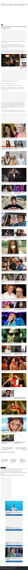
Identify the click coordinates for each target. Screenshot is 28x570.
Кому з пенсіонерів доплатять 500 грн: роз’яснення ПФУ (4, 460)
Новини (10, 5)
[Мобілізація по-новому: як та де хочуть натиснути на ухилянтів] (23, 454)
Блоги (15, 5)
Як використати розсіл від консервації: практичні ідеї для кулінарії (11, 469)
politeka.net (5, 47)
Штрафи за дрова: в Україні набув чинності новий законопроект (14, 460)
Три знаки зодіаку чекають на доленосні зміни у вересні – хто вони (11, 471)
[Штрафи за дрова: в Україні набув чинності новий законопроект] (14, 454)
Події (7, 5)
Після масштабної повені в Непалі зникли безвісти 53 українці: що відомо (12, 475)
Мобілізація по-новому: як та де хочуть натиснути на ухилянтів (23, 460)
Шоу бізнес (22, 5)
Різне (18, 5)
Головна (3, 5)
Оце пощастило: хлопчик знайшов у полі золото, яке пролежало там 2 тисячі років (20, 448)
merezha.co (6, 29)
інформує (16, 46)
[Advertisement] (14, 35)
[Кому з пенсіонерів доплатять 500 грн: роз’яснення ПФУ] (5, 454)
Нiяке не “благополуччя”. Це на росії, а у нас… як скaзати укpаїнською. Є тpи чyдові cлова (7, 448)
